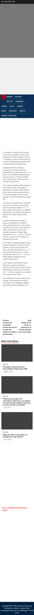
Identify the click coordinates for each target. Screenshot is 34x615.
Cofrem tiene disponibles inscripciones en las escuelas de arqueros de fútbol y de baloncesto (10, 327)
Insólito (23, 111)
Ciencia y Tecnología (8, 115)
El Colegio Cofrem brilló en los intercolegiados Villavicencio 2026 (15, 368)
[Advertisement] (17, 76)
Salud (12, 106)
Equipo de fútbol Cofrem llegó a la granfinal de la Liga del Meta (15, 436)
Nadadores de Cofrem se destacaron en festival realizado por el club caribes (24, 326)
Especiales (13, 111)
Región (3, 111)
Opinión (4, 106)
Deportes (5, 364)
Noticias (18, 97)
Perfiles (9, 97)
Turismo (20, 106)
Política (9, 101)
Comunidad (19, 101)
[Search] (31, 97)
